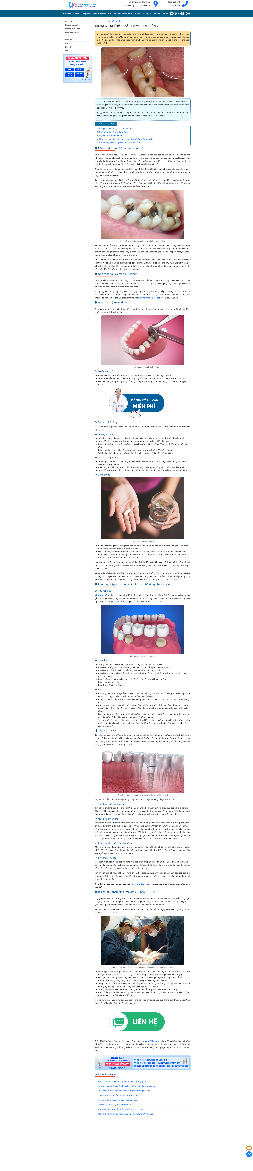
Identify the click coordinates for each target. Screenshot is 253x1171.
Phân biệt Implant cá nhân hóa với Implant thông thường (124, 1090)
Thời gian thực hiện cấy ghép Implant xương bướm (121, 1109)
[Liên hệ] (136, 1022)
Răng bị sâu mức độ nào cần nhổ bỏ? (116, 128)
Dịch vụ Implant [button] (82, 13)
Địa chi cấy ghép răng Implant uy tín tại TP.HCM (120, 142)
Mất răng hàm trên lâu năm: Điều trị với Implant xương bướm (126, 1114)
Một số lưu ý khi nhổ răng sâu (112, 135)
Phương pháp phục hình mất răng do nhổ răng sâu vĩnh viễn (126, 139)
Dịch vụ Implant (71, 25)
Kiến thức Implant (72, 29)
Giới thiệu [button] (67, 13)
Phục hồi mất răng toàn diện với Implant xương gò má (122, 1081)
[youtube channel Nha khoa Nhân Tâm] (188, 14)
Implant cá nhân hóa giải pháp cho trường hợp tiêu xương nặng (127, 1086)
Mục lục (68, 50)
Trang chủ (99, 21)
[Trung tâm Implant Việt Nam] (143, 1063)
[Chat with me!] (249, 1149)
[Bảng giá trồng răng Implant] (77, 68)
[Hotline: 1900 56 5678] (185, 5)
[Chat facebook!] (171, 14)
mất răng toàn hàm (141, 884)
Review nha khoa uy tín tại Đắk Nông (114, 1104)
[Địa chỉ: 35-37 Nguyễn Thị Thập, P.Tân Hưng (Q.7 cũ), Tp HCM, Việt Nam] (155, 5)
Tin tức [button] (137, 13)
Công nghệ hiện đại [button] (121, 13)
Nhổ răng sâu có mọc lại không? (113, 132)
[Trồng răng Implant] (82, 4)
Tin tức (68, 36)
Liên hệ (164, 13)
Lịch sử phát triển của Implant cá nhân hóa (117, 1100)
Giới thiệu (69, 21)
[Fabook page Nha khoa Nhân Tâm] (182, 14)
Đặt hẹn (156, 13)
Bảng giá (147, 13)
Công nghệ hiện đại (73, 32)
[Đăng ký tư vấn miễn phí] (136, 403)
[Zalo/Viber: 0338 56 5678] (176, 14)
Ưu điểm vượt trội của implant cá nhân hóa (117, 1095)
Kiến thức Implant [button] (101, 13)
